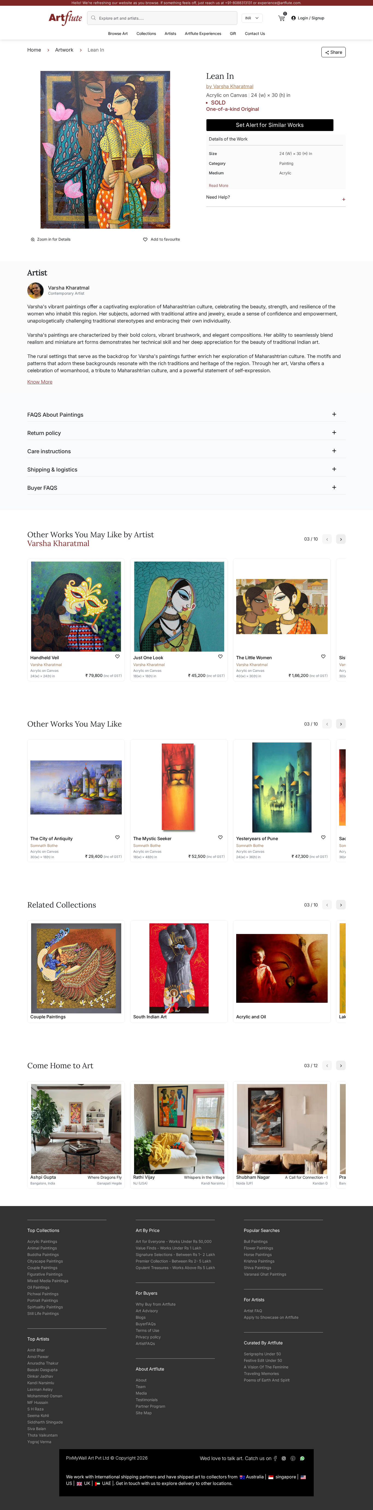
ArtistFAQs (145, 1343)
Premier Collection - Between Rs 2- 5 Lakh (173, 1261)
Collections (146, 33)
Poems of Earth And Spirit (267, 1380)
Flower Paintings (258, 1248)
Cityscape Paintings (45, 1261)
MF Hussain (37, 1402)
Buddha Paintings (43, 1254)
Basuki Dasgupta (42, 1369)
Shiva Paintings (257, 1267)
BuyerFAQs (146, 1323)
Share (336, 52)
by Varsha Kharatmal (229, 86)
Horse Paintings (258, 1254)
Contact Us (255, 33)
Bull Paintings (256, 1241)
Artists (170, 33)
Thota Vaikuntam (42, 1435)
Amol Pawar (38, 1356)
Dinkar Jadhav (40, 1376)
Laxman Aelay (40, 1389)
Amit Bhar (36, 1350)
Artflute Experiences (203, 33)
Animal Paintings (42, 1248)
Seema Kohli (38, 1415)
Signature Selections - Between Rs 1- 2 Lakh (175, 1254)
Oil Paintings (38, 1287)
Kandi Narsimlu (40, 1382)
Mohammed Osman (44, 1395)
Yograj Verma (39, 1441)
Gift (233, 33)
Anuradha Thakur (42, 1363)
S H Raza (35, 1409)
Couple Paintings (42, 1267)
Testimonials (147, 1399)
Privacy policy (148, 1337)
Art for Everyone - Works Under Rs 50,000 (174, 1241)
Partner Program (150, 1406)
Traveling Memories (261, 1373)
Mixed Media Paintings (47, 1280)
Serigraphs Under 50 (262, 1353)
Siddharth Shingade (45, 1422)
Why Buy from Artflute (156, 1304)
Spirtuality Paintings (45, 1307)
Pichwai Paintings (42, 1293)
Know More (39, 382)
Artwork (64, 50)
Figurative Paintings (45, 1274)
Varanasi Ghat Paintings (265, 1274)
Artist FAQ (253, 1310)
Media (141, 1393)
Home (34, 50)
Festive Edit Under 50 (263, 1360)
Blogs (141, 1317)
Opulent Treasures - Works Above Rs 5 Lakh (175, 1267)
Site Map (144, 1412)
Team (141, 1386)
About (141, 1380)
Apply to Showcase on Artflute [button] (271, 1317)
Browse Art (118, 33)
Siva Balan (36, 1428)
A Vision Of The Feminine (266, 1367)
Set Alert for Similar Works (270, 125)
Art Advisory (147, 1310)
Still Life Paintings (43, 1313)
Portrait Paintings (42, 1300)
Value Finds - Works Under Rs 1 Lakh (168, 1248)
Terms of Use (147, 1330)
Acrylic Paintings (42, 1241)
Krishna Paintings (259, 1261)
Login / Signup (311, 18)
